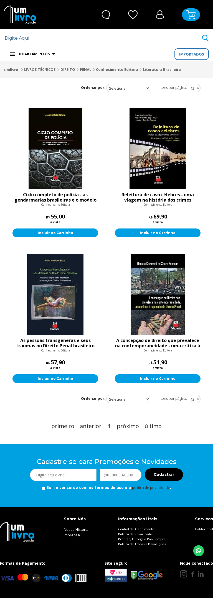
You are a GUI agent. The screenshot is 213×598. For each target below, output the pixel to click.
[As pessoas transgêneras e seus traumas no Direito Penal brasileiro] (55, 294)
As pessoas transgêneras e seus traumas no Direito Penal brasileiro (55, 343)
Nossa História (76, 529)
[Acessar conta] (160, 14)
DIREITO (67, 69)
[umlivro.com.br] (17, 531)
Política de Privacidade (135, 534)
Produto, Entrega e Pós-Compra (141, 539)
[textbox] (103, 38)
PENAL (85, 69)
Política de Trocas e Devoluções (142, 544)
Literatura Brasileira (162, 69)
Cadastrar (164, 474)
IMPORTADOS (191, 54)
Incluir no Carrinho (55, 233)
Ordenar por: (93, 87)
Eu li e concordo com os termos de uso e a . (108, 487)
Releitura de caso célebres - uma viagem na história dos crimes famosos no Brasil (157, 197)
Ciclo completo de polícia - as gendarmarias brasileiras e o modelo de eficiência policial (55, 197)
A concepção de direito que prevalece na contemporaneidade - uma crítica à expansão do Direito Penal (157, 343)
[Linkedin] (201, 574)
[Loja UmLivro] (20, 15)
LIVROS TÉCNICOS (40, 69)
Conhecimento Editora (117, 69)
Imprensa (72, 534)
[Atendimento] (106, 14)
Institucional (204, 529)
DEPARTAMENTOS (33, 53)
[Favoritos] (133, 14)
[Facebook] (192, 574)
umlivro (11, 69)
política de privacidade (151, 487)
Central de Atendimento (136, 529)
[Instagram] (183, 573)
